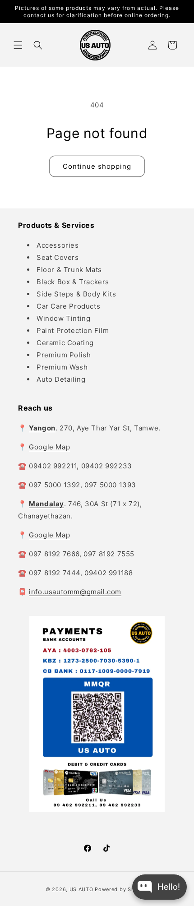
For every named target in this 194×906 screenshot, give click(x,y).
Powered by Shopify (121, 889)
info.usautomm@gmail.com (75, 591)
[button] (18, 45)
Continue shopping (97, 166)
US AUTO (81, 889)
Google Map (49, 447)
